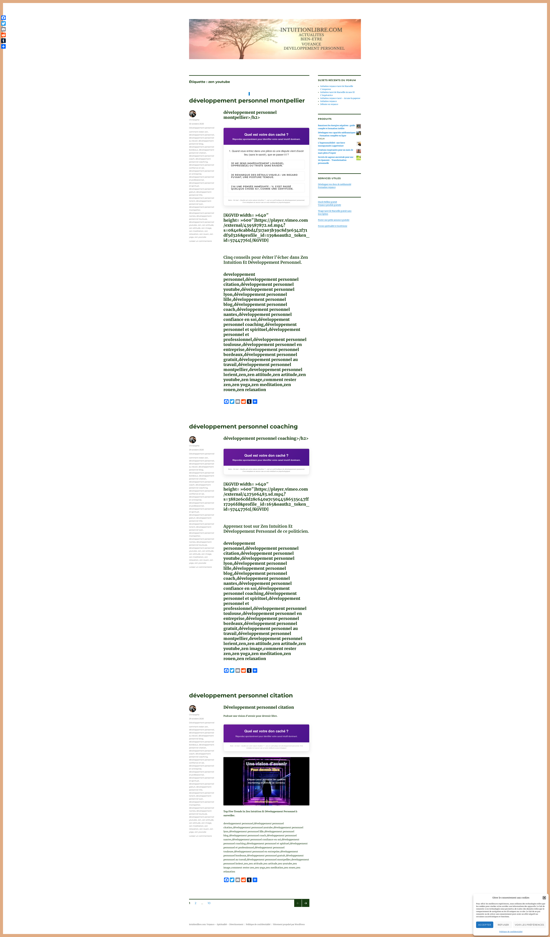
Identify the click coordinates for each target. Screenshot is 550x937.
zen (199, 225)
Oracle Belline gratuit (327, 202)
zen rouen (204, 234)
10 (210, 903)
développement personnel (201, 135)
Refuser (503, 924)
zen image (206, 228)
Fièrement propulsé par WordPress (289, 924)
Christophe (194, 120)
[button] (544, 897)
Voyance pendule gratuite (329, 205)
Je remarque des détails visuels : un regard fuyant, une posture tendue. (264, 176)
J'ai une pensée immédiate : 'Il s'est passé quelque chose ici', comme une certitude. (262, 187)
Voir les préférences (529, 924)
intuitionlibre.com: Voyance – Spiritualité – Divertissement (216, 924)
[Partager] (3, 46)
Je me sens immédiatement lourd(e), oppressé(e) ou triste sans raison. (257, 164)
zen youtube (200, 237)
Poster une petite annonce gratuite (333, 220)
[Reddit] (3, 35)
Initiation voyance (328, 101)
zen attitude (195, 228)
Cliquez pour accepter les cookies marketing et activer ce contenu (266, 781)
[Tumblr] (3, 41)
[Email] (3, 29)
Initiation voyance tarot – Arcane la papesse (340, 98)
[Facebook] (3, 18)
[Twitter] (3, 23)
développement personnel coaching (243, 426)
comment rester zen (198, 132)
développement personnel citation (241, 695)
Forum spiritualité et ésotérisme (332, 226)
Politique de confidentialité (510, 932)
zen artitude (208, 225)
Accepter (484, 924)
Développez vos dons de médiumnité (334, 184)
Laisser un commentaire (200, 241)
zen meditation (196, 231)
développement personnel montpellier (247, 100)
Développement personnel (201, 128)
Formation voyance (327, 187)
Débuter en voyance (329, 104)
